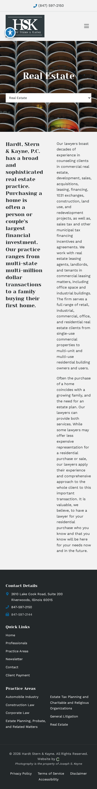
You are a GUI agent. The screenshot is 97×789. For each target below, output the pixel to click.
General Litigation (64, 716)
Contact (12, 667)
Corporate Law (17, 713)
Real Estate (59, 724)
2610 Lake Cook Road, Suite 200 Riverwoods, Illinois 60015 (37, 597)
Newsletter (14, 659)
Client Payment (18, 675)
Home (10, 635)
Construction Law (20, 705)
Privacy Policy (21, 773)
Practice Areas (17, 651)
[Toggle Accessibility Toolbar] (10, 32)
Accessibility (48, 779)
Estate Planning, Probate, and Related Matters (26, 723)
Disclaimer (78, 773)
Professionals (16, 643)
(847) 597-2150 (50, 5)
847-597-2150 (21, 607)
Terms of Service (51, 773)
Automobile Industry (22, 697)
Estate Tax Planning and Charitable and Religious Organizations (69, 702)
